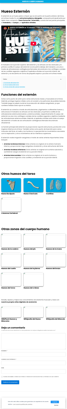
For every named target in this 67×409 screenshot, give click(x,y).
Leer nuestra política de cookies (22, 404)
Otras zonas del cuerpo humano (14, 87)
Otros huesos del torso (11, 85)
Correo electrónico (8, 359)
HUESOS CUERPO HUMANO (33, 1)
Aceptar (55, 402)
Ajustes (56, 405)
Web (2, 368)
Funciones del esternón (11, 83)
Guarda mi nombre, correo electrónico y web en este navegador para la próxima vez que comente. (31, 376)
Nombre (4, 351)
